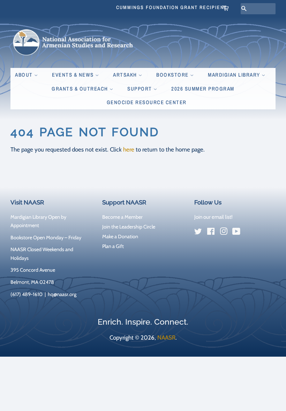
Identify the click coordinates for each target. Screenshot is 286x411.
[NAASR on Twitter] (198, 233)
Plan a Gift (113, 246)
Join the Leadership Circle (128, 227)
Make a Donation (120, 236)
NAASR (166, 337)
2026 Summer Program (202, 88)
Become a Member (122, 217)
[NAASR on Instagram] (223, 233)
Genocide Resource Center (147, 102)
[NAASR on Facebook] (211, 233)
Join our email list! (213, 217)
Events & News (73, 74)
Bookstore (173, 74)
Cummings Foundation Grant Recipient (171, 7)
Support (140, 88)
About (24, 74)
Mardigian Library (235, 74)
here (128, 149)
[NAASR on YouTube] (236, 233)
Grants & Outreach (81, 88)
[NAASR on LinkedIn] (249, 233)
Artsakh (125, 74)
